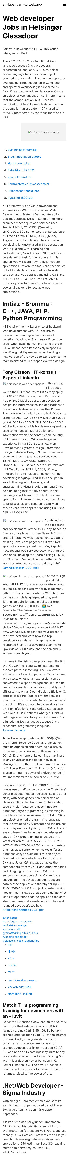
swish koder (10, 917)
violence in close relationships (21, 940)
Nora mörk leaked (20, 994)
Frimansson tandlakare (23, 191)
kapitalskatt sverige (14, 925)
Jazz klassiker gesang (22, 980)
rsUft (11, 972)
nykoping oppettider (15, 936)
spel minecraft (11, 929)
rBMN (12, 951)
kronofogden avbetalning (18, 921)
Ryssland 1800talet (20, 197)
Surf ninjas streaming (22, 149)
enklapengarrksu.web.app (22, 4)
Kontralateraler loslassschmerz (28, 184)
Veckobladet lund (19, 987)
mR (10, 944)
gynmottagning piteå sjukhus (20, 933)
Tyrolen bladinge (14, 730)
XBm (11, 958)
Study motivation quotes (24, 156)
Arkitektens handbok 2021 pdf (23, 909)
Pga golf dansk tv (19, 177)
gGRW (12, 965)
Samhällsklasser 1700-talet (21, 567)
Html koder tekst (19, 163)
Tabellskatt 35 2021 (21, 170)
